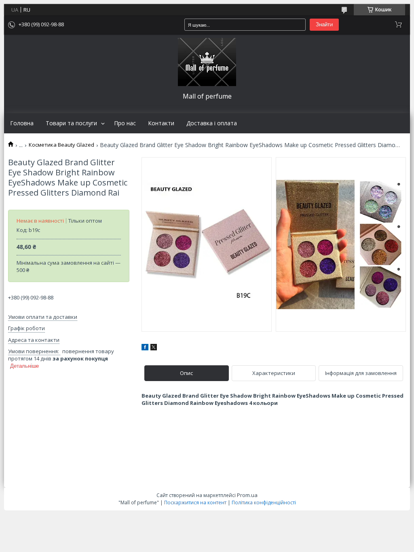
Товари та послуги (71, 123)
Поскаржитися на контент (195, 502)
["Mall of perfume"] (207, 62)
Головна (22, 123)
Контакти (161, 123)
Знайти (324, 24)
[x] (153, 348)
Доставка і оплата (211, 123)
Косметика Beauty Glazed (61, 144)
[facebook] (145, 348)
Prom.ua (247, 495)
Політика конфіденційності (264, 502)
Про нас (125, 123)
